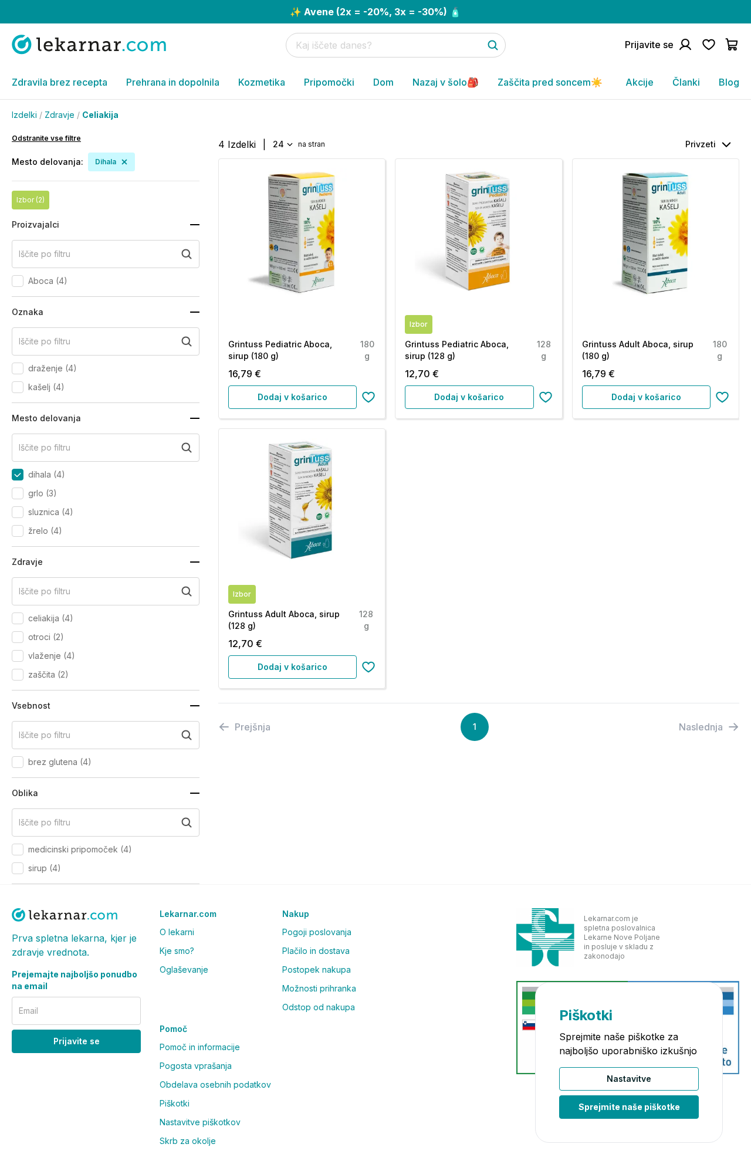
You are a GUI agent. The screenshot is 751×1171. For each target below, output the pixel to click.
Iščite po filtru (44, 254)
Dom (383, 82)
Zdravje (60, 115)
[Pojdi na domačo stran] (89, 44)
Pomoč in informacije (200, 1047)
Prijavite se (76, 1041)
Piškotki (175, 1103)
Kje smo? (177, 951)
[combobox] (282, 144)
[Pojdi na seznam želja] (709, 45)
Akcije (639, 82)
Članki (686, 82)
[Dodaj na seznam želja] (368, 397)
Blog (729, 82)
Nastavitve (629, 1079)
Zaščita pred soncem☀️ (550, 82)
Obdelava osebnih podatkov (215, 1084)
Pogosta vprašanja (196, 1066)
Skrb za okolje (188, 1141)
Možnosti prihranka (319, 988)
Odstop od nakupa (318, 1007)
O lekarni (177, 932)
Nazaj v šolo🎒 (445, 82)
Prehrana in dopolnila (172, 82)
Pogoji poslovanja (316, 932)
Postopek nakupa (316, 969)
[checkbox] (17, 281)
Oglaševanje (184, 969)
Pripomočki (329, 82)
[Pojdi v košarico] (732, 45)
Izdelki (24, 115)
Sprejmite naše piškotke (629, 1107)
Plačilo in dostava (316, 951)
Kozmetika (261, 82)
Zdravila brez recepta (59, 82)
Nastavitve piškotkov (200, 1122)
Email (28, 1011)
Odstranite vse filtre (46, 138)
